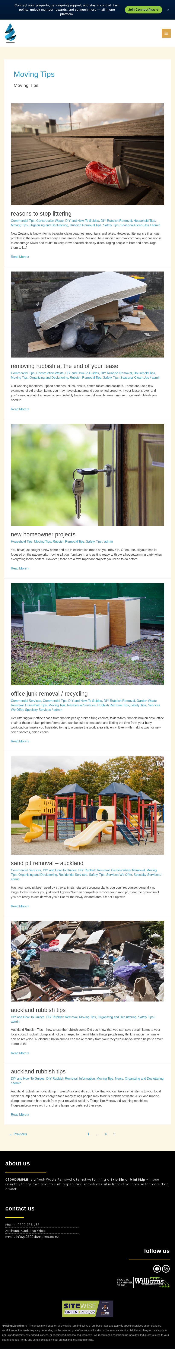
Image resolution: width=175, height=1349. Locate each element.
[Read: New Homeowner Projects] (87, 474)
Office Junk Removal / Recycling (49, 693)
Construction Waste (50, 220)
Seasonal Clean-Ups (134, 225)
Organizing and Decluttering (48, 225)
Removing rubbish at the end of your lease (64, 366)
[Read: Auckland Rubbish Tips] (87, 961)
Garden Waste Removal (128, 870)
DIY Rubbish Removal (116, 220)
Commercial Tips (23, 220)
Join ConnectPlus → (143, 10)
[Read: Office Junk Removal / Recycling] (87, 634)
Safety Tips (111, 225)
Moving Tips (19, 225)
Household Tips (144, 220)
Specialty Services (38, 709)
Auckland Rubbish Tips (38, 1010)
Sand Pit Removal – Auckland (47, 863)
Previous (18, 1134)
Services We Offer (119, 874)
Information (87, 1078)
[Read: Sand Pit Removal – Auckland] (87, 805)
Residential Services (81, 705)
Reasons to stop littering (41, 213)
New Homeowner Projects (43, 534)
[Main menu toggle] (166, 33)
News (119, 1078)
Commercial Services (26, 700)
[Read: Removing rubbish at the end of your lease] (87, 314)
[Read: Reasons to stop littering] (87, 154)
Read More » (20, 256)
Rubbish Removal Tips (85, 225)
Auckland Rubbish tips (38, 1071)
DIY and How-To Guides (82, 220)
